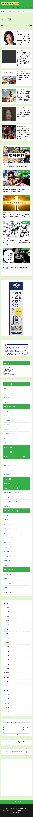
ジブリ (7, 533)
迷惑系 (7, 402)
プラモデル (8, 474)
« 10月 (16, 734)
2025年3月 (6, 616)
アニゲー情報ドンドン (20, 808)
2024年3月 (6, 668)
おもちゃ (8, 461)
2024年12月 (6, 629)
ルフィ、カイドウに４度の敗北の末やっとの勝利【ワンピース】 (16, 268)
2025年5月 (6, 607)
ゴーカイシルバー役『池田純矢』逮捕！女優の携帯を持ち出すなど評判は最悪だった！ (23, 113)
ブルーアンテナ (6, 372)
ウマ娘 (7, 411)
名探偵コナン (9, 560)
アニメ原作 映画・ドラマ (12, 492)
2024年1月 (6, 677)
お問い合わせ (25, 7)
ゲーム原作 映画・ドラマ (12, 501)
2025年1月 (6, 625)
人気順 (7, 25)
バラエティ (8, 397)
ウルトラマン (9, 574)
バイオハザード (9, 424)
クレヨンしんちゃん (11, 529)
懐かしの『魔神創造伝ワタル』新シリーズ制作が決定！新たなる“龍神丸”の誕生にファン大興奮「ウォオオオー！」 (16, 216)
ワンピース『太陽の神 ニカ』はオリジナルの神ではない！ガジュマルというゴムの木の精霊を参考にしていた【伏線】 (16, 242)
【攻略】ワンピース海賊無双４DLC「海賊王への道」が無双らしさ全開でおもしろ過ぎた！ (16, 190)
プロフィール (4, 7)
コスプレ (8, 447)
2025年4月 (6, 612)
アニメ (28, 196)
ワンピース (9, 551)
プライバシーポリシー (14, 7)
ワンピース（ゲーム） (25, 171)
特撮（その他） (9, 592)
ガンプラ (8, 465)
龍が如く (8, 442)
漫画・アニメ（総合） (11, 510)
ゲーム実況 (8, 393)
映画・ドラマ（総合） (11, 488)
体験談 (7, 479)
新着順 (2, 25)
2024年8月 (6, 646)
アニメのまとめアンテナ (8, 369)
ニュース (8, 452)
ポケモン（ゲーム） (11, 429)
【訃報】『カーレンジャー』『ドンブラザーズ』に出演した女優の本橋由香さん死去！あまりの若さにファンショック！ (23, 39)
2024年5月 (6, 659)
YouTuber (8, 384)
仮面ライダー (9, 587)
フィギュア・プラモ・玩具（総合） (14, 456)
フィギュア (8, 470)
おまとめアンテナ (7, 370)
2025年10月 (6, 603)
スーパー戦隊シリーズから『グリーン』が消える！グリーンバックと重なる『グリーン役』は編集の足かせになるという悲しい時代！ (23, 59)
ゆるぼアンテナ (6, 373)
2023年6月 (6, 707)
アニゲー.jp (5, 368)
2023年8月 (6, 699)
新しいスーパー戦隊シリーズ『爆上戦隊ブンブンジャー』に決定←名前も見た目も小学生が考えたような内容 (23, 96)
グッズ (7, 524)
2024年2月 (6, 672)
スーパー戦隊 (21, 11)
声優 (7, 483)
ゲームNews (9, 415)
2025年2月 (6, 620)
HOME (4, 11)
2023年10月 (6, 690)
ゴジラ (7, 578)
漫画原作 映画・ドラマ (11, 506)
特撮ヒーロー (12, 11)
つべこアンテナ (6, 371)
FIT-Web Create (19, 810)
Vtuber (7, 388)
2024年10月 (6, 638)
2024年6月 (6, 655)
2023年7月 (6, 703)
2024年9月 (6, 642)
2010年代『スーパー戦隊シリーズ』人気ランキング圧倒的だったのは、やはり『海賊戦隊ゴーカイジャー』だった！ (23, 133)
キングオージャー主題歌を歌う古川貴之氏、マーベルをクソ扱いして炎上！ (23, 76)
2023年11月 (6, 685)
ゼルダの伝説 (9, 420)
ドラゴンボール (9, 542)
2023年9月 (6, 694)
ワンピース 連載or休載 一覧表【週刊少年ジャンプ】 (16, 166)
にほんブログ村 (16, 743)
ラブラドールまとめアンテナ (9, 374)
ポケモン (8, 547)
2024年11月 (6, 633)
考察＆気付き (26, 148)
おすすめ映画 (9, 497)
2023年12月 (6, 681)
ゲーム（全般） (10, 406)
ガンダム (8, 519)
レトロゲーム (9, 433)
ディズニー (8, 538)
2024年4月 (6, 664)
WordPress (16, 812)
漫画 (7, 565)
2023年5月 (6, 712)
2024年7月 (6, 651)
